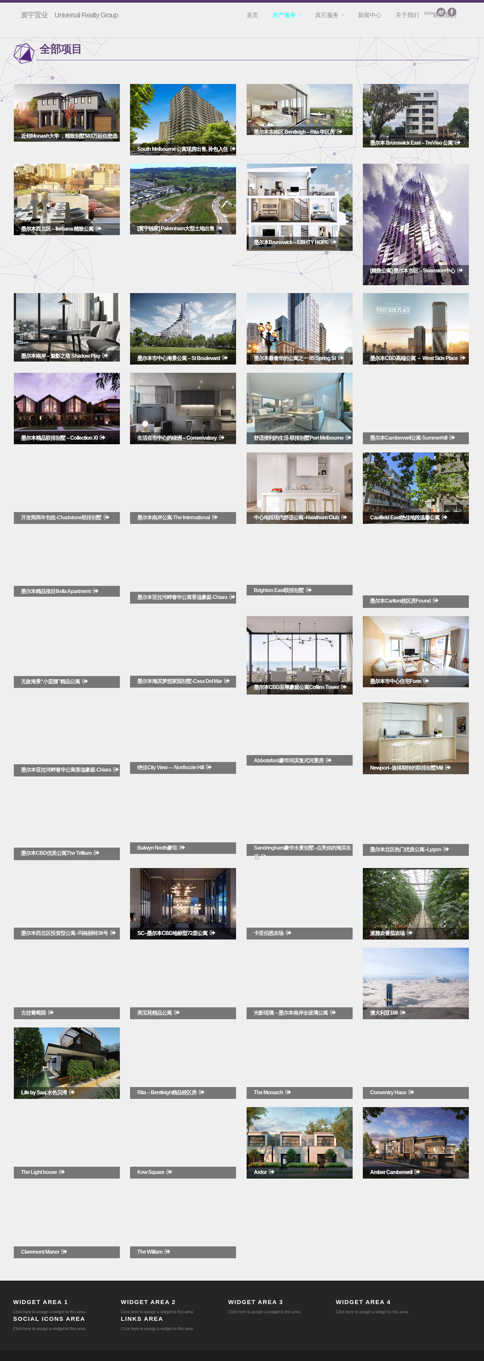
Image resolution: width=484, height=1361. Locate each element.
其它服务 (327, 15)
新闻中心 (370, 15)
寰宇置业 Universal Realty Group (69, 15)
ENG (428, 13)
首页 (252, 15)
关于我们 (407, 15)
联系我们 (445, 15)
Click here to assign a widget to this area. (49, 1312)
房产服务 (284, 15)
